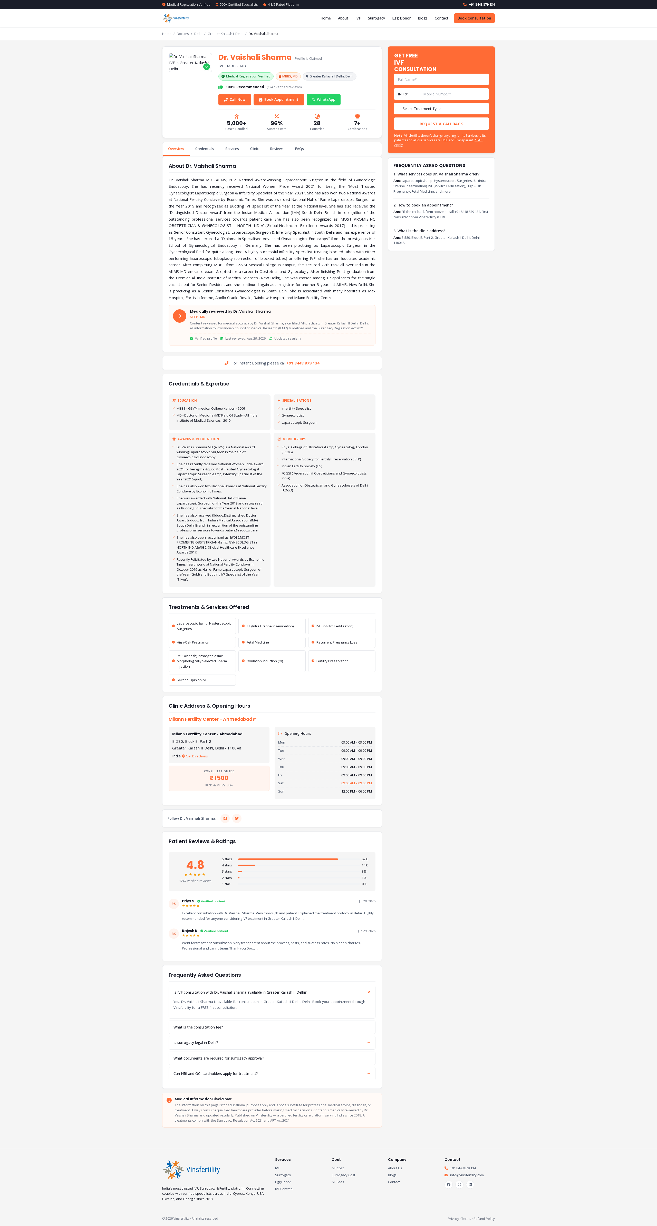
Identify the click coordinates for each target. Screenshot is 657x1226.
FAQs (299, 148)
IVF (358, 18)
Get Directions (196, 756)
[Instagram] (459, 1185)
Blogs (423, 18)
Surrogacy (376, 18)
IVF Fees (338, 1182)
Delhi (198, 33)
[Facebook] (225, 818)
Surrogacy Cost (343, 1175)
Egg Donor (401, 18)
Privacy (453, 1218)
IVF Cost (338, 1168)
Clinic (254, 148)
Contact (441, 18)
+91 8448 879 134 (481, 4)
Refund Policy (484, 1218)
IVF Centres (284, 1189)
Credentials (204, 148)
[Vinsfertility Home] (176, 18)
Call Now (237, 99)
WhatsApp (326, 99)
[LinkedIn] (470, 1185)
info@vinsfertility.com (466, 1175)
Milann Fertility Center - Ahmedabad (211, 719)
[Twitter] (236, 818)
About (343, 18)
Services (232, 148)
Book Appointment (281, 99)
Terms (466, 1218)
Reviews (277, 148)
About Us (395, 1168)
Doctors (183, 33)
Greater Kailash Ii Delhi (225, 33)
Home (326, 18)
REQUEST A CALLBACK (441, 123)
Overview (176, 148)
